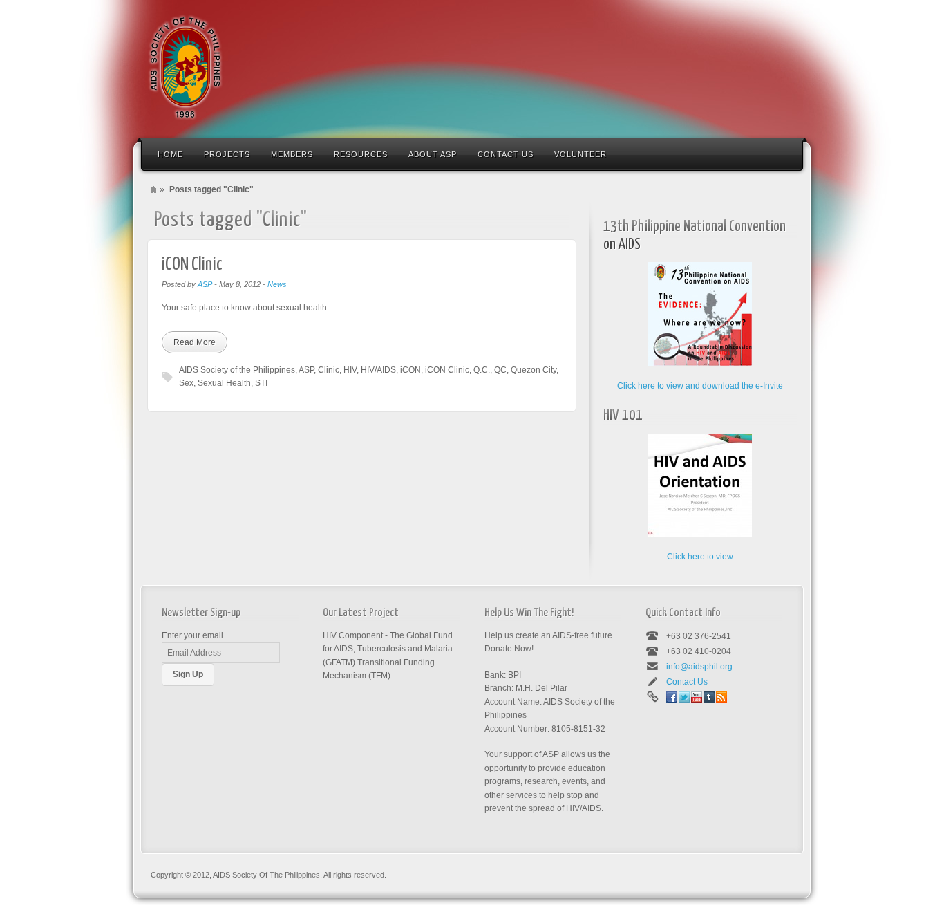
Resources (361, 154)
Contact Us (506, 154)
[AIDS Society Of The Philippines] (185, 67)
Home (170, 154)
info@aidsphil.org (699, 666)
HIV (350, 370)
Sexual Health (224, 383)
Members (292, 154)
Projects (227, 154)
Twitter (684, 697)
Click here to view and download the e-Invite (700, 386)
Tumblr (709, 697)
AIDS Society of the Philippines (237, 370)
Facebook (671, 697)
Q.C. (481, 370)
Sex (186, 383)
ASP (205, 284)
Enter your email (192, 635)
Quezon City (533, 370)
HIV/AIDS (378, 370)
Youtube (696, 697)
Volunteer (580, 154)
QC (500, 370)
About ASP (432, 154)
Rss (721, 697)
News (277, 284)
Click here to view (700, 556)
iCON (410, 370)
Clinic (328, 370)
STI (261, 383)
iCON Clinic (192, 264)
